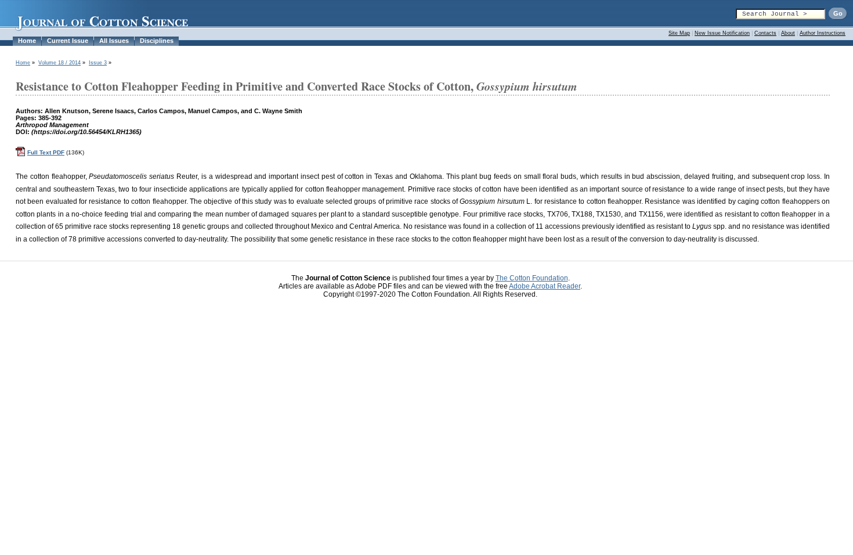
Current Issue (67, 40)
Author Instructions (822, 33)
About (788, 33)
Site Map (679, 33)
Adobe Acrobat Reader (544, 286)
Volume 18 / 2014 (59, 63)
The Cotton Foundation (532, 278)
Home (27, 40)
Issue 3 (98, 63)
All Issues (114, 40)
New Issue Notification (722, 33)
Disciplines (157, 40)
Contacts (765, 33)
